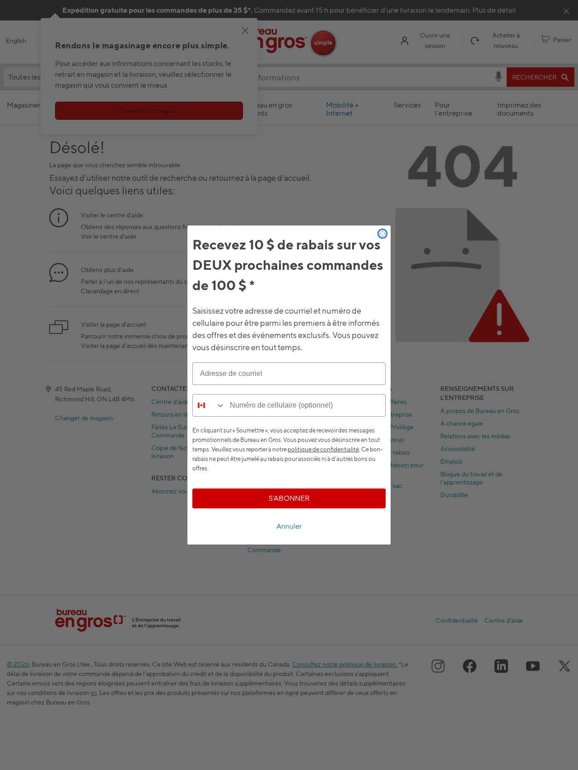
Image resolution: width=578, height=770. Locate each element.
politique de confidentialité (323, 449)
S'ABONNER (289, 498)
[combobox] (209, 405)
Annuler (289, 526)
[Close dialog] (382, 233)
